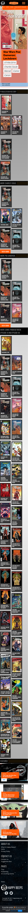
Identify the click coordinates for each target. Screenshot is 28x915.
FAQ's (3, 849)
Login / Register (13, 3)
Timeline (11, 7)
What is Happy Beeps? (8, 847)
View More (5, 251)
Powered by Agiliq (7, 900)
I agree (20, 910)
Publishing (4, 872)
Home (3, 7)
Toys (2, 869)
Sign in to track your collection (6, 84)
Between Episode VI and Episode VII (20, 7)
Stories (7, 7)
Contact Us (4, 859)
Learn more (14, 910)
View (4, 780)
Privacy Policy (5, 851)
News (3, 882)
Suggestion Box (6, 861)
